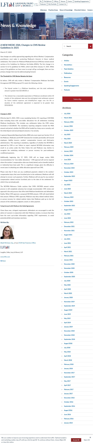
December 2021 (69, 226)
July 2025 (67, 134)
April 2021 (67, 247)
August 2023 (68, 180)
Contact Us (62, 4)
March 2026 (68, 118)
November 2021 (69, 230)
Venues (63, 1)
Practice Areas (53, 10)
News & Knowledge (66, 10)
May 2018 (67, 352)
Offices (56, 1)
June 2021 (67, 243)
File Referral (47, 1)
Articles (66, 61)
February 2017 (68, 389)
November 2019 (69, 302)
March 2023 (68, 193)
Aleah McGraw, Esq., (7, 243)
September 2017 (69, 377)
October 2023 (68, 172)
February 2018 (68, 364)
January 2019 (68, 327)
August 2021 (68, 235)
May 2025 (67, 139)
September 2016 (69, 406)
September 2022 (69, 205)
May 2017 (67, 381)
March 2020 (68, 293)
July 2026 (67, 113)
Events (70, 1)
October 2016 (68, 402)
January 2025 (68, 151)
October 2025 (68, 130)
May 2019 (67, 318)
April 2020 (67, 289)
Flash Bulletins (68, 69)
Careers (90, 10)
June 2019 (67, 314)
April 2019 (67, 322)
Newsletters (68, 65)
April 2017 (67, 385)
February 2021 (68, 256)
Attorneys (43, 10)
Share (4, 261)
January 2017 (68, 393)
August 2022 (68, 210)
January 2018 (68, 368)
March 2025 (68, 143)
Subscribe (77, 99)
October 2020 (68, 272)
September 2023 (69, 176)
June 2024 (67, 159)
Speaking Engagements (81, 1)
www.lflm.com (5, 257)
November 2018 (69, 335)
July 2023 (67, 185)
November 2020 (69, 268)
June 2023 (67, 189)
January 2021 (68, 260)
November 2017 (69, 373)
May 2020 (67, 285)
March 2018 (68, 360)
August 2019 (68, 310)
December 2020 (69, 264)
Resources (67, 77)
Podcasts (43, 4)
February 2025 (68, 147)
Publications (68, 73)
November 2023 (69, 168)
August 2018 (68, 343)
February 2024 (68, 164)
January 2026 (68, 126)
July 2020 (67, 281)
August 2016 (68, 410)
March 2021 (68, 251)
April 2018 (67, 356)
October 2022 (68, 201)
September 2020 (69, 276)
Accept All (76, 440)
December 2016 (69, 398)
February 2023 (68, 197)
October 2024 (68, 155)
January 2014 (68, 423)
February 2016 (68, 419)
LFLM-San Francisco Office (27, 243)
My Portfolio (52, 4)
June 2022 (67, 218)
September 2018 (69, 339)
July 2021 (67, 239)
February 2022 (68, 222)
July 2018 (67, 348)
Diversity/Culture (80, 10)
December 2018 (69, 331)
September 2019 (69, 306)
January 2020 (68, 297)
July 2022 (67, 214)
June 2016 (67, 414)
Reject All (87, 440)
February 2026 (68, 122)
